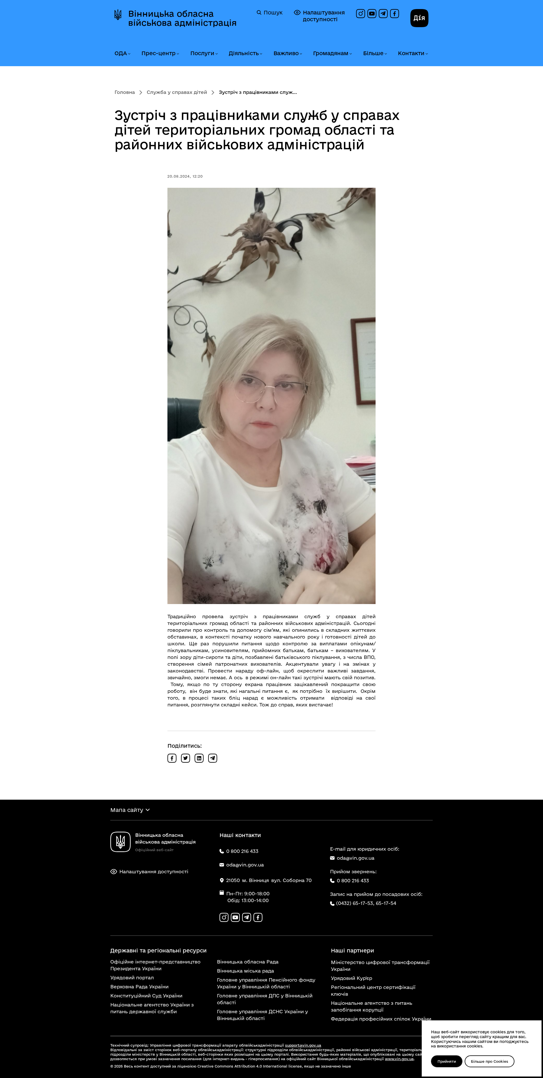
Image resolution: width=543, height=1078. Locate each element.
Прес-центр (158, 53)
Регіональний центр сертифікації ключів (373, 990)
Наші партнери (352, 950)
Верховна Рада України (139, 986)
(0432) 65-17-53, (355, 903)
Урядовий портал (132, 977)
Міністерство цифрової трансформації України (380, 966)
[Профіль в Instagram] (360, 13)
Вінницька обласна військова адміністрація (182, 18)
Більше (373, 53)
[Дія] (419, 18)
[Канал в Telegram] (383, 13)
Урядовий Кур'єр (351, 978)
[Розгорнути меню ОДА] (129, 53)
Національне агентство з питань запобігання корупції (371, 1006)
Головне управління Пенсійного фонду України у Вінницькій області (266, 983)
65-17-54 (386, 903)
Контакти (411, 53)
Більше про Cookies (489, 1061)
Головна (125, 92)
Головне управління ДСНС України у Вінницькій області (262, 1015)
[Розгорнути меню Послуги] (216, 53)
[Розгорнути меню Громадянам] (350, 53)
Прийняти (447, 1061)
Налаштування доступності (324, 15)
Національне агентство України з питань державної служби (152, 1008)
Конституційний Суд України (146, 995)
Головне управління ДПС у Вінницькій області (265, 999)
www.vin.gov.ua (399, 1059)
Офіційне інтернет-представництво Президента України (155, 965)
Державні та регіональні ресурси (158, 950)
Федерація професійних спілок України (381, 1018)
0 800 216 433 (353, 880)
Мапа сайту (126, 810)
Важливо (286, 53)
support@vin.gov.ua (303, 1045)
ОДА (121, 53)
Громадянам (330, 53)
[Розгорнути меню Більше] (385, 53)
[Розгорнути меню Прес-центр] (178, 53)
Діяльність (244, 53)
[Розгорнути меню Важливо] (301, 53)
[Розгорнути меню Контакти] (426, 53)
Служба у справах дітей (177, 92)
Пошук (273, 12)
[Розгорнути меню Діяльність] (261, 53)
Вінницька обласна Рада (248, 961)
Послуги (202, 53)
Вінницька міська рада (245, 970)
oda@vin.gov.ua (355, 858)
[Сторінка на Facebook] (394, 13)
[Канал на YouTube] (371, 13)
